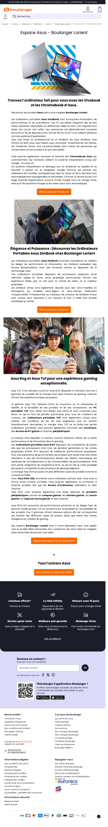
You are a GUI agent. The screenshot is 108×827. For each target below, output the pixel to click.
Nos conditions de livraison (17, 728)
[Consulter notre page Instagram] (53, 675)
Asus (40, 112)
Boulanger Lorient (76, 112)
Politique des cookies (14, 779)
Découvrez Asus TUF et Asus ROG (54, 541)
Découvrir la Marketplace (67, 773)
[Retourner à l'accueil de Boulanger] (18, 10)
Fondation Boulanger (65, 741)
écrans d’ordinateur (60, 485)
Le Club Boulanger (64, 738)
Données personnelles (15, 773)
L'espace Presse (62, 725)
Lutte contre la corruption (17, 789)
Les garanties (10, 766)
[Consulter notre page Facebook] (43, 675)
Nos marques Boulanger (66, 731)
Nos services (61, 728)
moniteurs (90, 427)
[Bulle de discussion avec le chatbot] (98, 817)
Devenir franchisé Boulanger (69, 766)
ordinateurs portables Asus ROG (35, 444)
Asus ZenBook (49, 260)
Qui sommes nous (64, 718)
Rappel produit (11, 801)
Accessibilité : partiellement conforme (23, 792)
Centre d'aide (11, 734)
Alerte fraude (10, 804)
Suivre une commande (15, 725)
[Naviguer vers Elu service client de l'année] (78, 789)
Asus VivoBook (50, 119)
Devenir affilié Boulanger (67, 770)
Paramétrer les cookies (15, 776)
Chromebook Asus (81, 156)
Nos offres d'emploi (64, 763)
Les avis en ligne (12, 786)
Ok (85, 667)
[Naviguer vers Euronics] (78, 782)
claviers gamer (75, 495)
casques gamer (51, 495)
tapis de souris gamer (37, 498)
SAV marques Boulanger (66, 734)
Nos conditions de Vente (16, 763)
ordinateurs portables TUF (44, 417)
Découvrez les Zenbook (54, 309)
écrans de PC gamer (28, 431)
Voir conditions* (52, 638)
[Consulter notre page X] (48, 675)
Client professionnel (65, 744)
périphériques (61, 431)
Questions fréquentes (15, 721)
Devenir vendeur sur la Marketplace (72, 776)
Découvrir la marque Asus (54, 572)
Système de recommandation (19, 783)
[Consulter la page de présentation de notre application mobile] (43, 697)
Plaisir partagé (62, 721)
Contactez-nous (12, 718)
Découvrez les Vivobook (54, 191)
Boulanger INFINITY (64, 747)
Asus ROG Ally (26, 478)
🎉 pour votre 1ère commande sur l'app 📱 (52, 2)
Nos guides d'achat (13, 731)
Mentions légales (12, 770)
